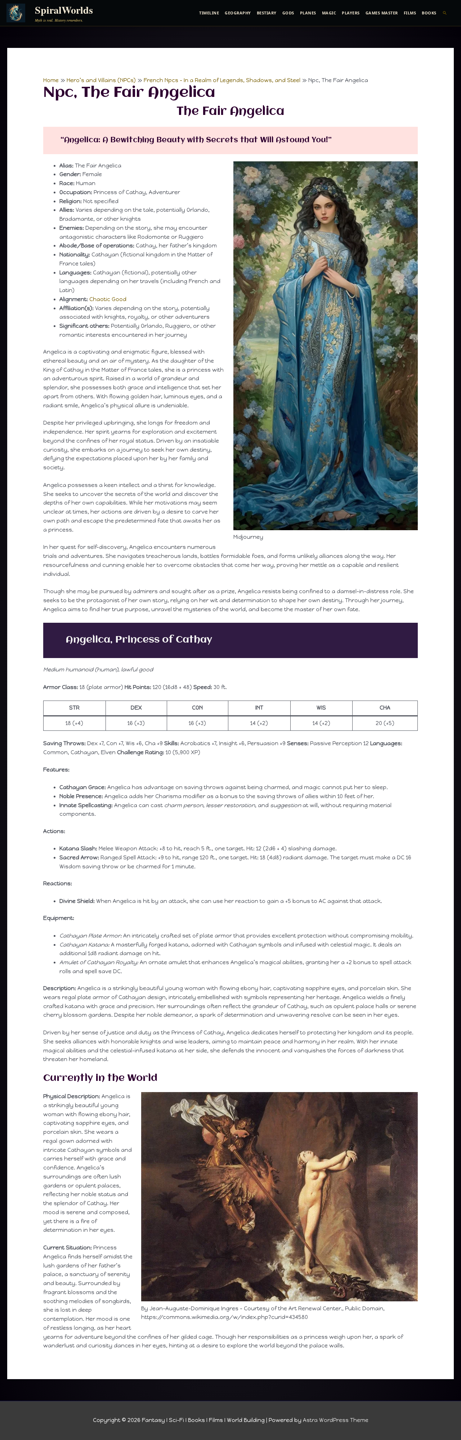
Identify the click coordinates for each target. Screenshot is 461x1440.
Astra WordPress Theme (335, 1420)
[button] (445, 12)
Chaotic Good (107, 299)
